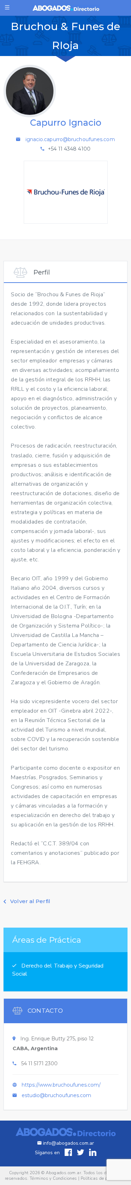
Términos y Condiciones (53, 1178)
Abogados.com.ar (63, 1173)
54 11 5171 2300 (39, 1063)
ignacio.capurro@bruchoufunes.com (70, 139)
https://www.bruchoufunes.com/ (61, 1085)
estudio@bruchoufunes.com (56, 1095)
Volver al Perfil (29, 901)
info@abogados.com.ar (68, 1143)
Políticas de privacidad (103, 1178)
